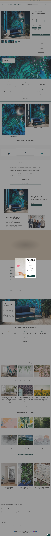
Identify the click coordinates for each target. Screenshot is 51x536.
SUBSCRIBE (30, 275)
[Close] (35, 258)
